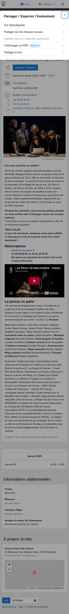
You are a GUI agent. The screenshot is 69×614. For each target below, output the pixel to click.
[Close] (65, 15)
